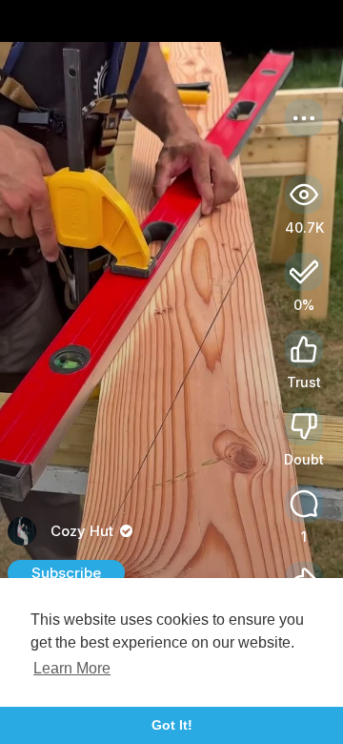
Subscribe (66, 573)
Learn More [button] (72, 668)
